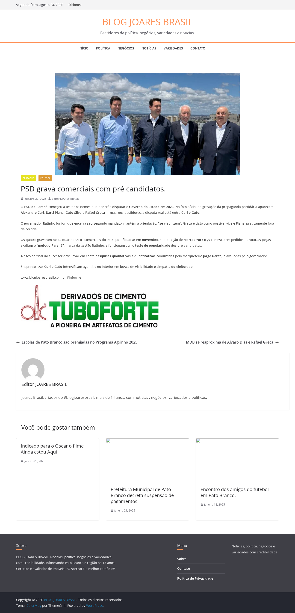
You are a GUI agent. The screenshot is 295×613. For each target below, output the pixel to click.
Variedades (173, 48)
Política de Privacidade (195, 578)
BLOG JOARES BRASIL (147, 21)
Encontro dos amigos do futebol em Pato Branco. (235, 492)
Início (83, 48)
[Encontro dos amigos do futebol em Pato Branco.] (237, 441)
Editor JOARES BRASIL (65, 199)
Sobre (181, 559)
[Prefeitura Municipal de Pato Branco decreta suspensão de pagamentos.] (147, 441)
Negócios (126, 48)
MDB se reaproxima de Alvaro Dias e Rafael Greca (229, 342)
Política (103, 48)
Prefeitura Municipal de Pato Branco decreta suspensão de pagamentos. (142, 495)
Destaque (28, 178)
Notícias (149, 48)
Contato (197, 48)
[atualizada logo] (90, 288)
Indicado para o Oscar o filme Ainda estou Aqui (52, 449)
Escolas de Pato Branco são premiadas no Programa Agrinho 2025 (79, 342)
